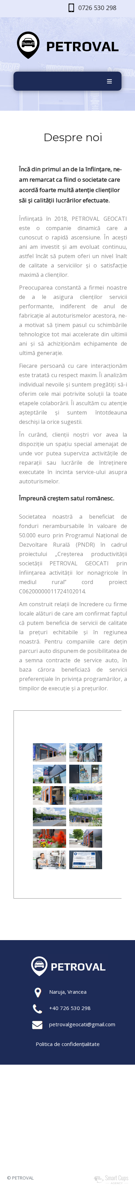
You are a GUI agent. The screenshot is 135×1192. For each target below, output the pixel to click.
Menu (109, 81)
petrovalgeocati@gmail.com (82, 1024)
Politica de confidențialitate (68, 1043)
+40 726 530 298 (70, 1007)
